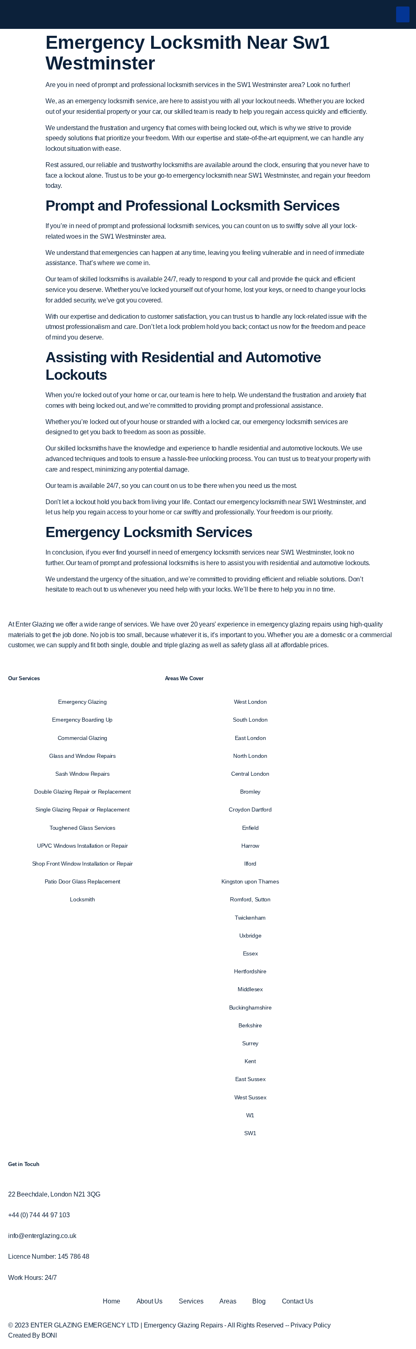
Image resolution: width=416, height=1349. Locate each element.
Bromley (250, 791)
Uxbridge (250, 935)
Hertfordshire (250, 971)
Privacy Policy (310, 1325)
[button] (403, 14)
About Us (149, 1301)
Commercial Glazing (83, 738)
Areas (227, 1301)
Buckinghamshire (250, 1007)
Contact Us (297, 1301)
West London (250, 701)
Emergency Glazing (82, 701)
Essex (250, 953)
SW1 (250, 1133)
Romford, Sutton (250, 899)
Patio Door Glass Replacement (83, 881)
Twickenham (250, 917)
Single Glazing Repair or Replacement (82, 809)
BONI (49, 1335)
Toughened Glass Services (82, 828)
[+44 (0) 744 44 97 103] (10, 1204)
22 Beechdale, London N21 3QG (54, 1194)
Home (111, 1301)
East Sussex (250, 1079)
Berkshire (250, 1025)
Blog (258, 1301)
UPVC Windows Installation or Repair (82, 845)
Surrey (250, 1043)
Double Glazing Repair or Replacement (82, 791)
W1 (250, 1115)
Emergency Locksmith (119, 532)
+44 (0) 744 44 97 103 (39, 1215)
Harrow (250, 845)
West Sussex (250, 1097)
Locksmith (82, 899)
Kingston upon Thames (250, 881)
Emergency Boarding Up (82, 719)
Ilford (250, 863)
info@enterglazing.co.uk (42, 1235)
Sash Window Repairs (82, 773)
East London (250, 738)
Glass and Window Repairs (82, 756)
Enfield (250, 828)
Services (191, 1301)
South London (250, 719)
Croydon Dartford (250, 809)
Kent (250, 1061)
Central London (250, 773)
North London (250, 756)
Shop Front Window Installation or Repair (82, 863)
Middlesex (250, 989)
